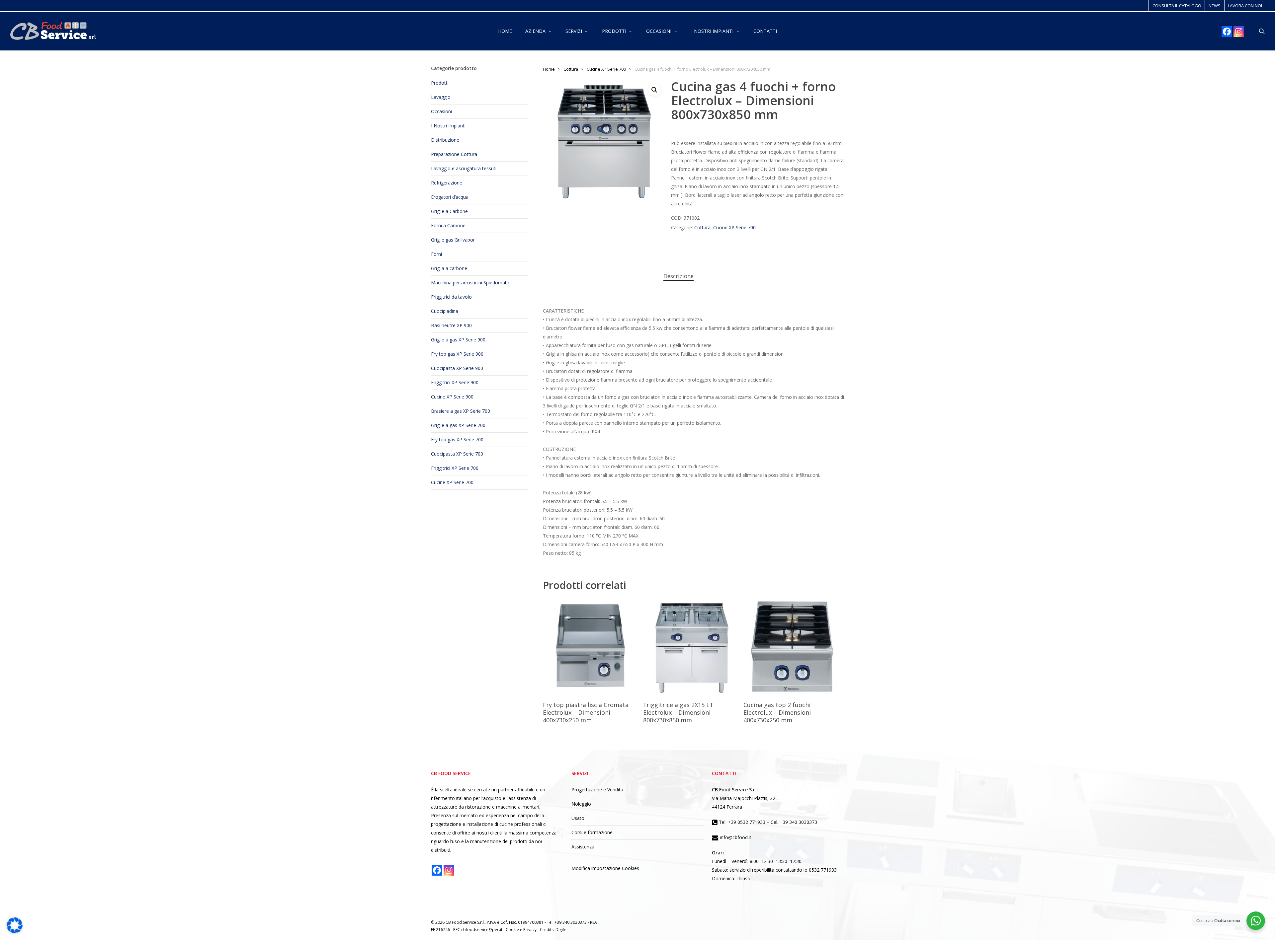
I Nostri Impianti (448, 125)
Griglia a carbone (449, 268)
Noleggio (581, 804)
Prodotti (440, 83)
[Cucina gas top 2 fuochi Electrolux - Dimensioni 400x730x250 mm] (791, 647)
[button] (654, 90)
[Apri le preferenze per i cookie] (15, 931)
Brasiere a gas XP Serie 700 (460, 411)
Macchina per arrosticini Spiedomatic (470, 282)
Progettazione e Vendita (597, 789)
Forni (436, 254)
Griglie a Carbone (449, 211)
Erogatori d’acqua (449, 197)
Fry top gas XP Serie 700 (457, 439)
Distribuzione (445, 140)
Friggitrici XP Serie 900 (454, 382)
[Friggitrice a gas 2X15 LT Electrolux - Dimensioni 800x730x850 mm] (691, 647)
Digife (560, 929)
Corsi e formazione (592, 832)
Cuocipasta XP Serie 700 (457, 454)
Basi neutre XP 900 (451, 325)
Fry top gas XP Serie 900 (457, 354)
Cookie (513, 929)
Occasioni (441, 111)
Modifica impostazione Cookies (605, 868)
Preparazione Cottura (454, 154)
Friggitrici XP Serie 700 (454, 468)
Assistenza (582, 846)
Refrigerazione (446, 183)
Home (549, 69)
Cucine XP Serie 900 (452, 397)
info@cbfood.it (735, 837)
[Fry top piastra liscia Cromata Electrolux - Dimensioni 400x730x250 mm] (591, 647)
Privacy (530, 929)
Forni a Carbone (448, 225)
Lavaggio (441, 97)
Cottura (570, 69)
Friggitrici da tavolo (451, 297)
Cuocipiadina (444, 311)
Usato (577, 818)
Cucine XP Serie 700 (452, 482)
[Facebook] (1227, 31)
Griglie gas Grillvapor (453, 240)
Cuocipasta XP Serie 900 (457, 368)
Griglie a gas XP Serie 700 (458, 425)
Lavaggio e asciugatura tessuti (463, 168)
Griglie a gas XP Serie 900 (458, 339)
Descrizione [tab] (678, 276)
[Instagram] (1238, 31)
